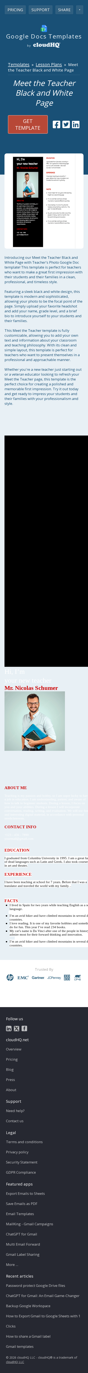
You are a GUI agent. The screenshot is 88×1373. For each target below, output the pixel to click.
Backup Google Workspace (28, 1305)
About (11, 1089)
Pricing (15, 9)
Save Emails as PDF (21, 1203)
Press (10, 1079)
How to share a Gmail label (28, 1336)
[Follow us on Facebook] (24, 1028)
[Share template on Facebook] (56, 124)
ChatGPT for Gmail (21, 1234)
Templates (18, 64)
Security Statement (21, 1162)
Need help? (15, 1110)
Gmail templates (20, 1346)
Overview (13, 1049)
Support (40, 9)
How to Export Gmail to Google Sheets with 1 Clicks (43, 1321)
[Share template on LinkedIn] (75, 124)
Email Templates (20, 1213)
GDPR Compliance (21, 1172)
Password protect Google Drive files (35, 1285)
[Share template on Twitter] (66, 124)
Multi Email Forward (23, 1244)
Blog (10, 1069)
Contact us (14, 1120)
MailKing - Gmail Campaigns (29, 1223)
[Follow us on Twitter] (16, 1028)
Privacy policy (17, 1152)
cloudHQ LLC (15, 1362)
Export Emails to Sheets (25, 1193)
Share (64, 9)
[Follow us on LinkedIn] (9, 1028)
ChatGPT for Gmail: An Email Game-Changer (42, 1295)
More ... (12, 1264)
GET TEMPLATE (27, 124)
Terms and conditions (24, 1141)
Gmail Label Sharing (23, 1254)
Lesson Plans (49, 64)
